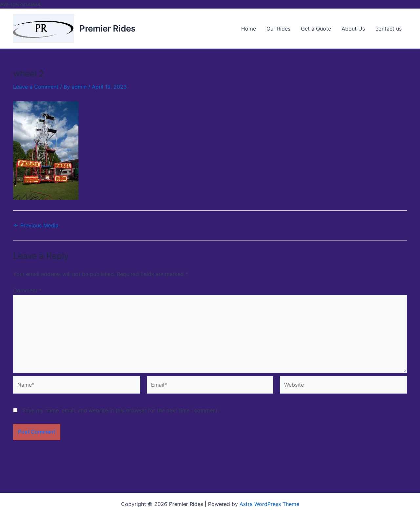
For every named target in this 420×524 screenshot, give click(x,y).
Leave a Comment (35, 86)
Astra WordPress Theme (269, 504)
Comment (27, 290)
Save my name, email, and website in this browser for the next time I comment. (120, 410)
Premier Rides (107, 28)
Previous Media (36, 225)
